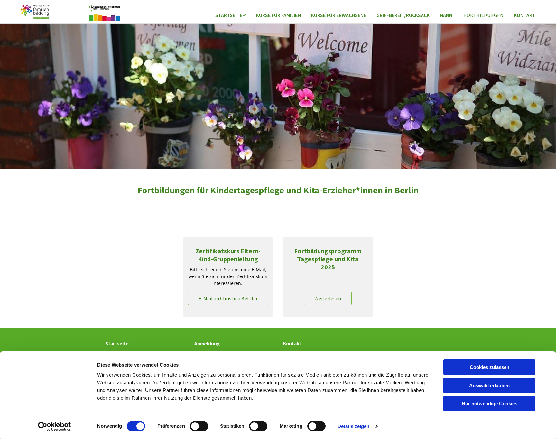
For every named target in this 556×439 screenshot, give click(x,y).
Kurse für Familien (278, 15)
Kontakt (524, 15)
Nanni (447, 15)
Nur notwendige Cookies (489, 403)
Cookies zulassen (489, 367)
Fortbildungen (484, 15)
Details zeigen (353, 426)
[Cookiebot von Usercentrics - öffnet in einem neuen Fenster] (54, 426)
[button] (228, 298)
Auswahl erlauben (489, 385)
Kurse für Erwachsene (338, 15)
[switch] (199, 426)
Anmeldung (207, 344)
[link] (230, 15)
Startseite (228, 15)
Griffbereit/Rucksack (403, 15)
